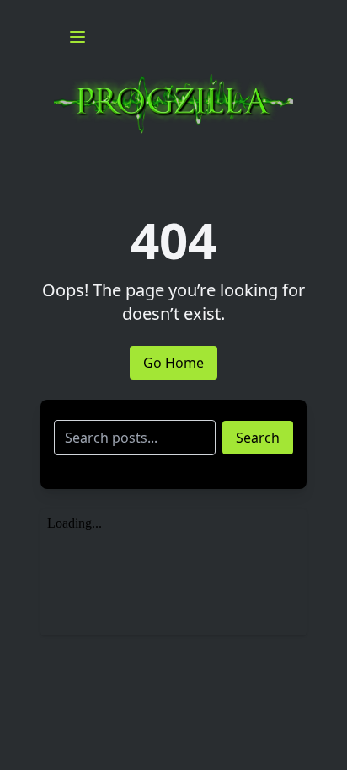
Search (258, 437)
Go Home (173, 362)
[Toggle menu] (77, 37)
